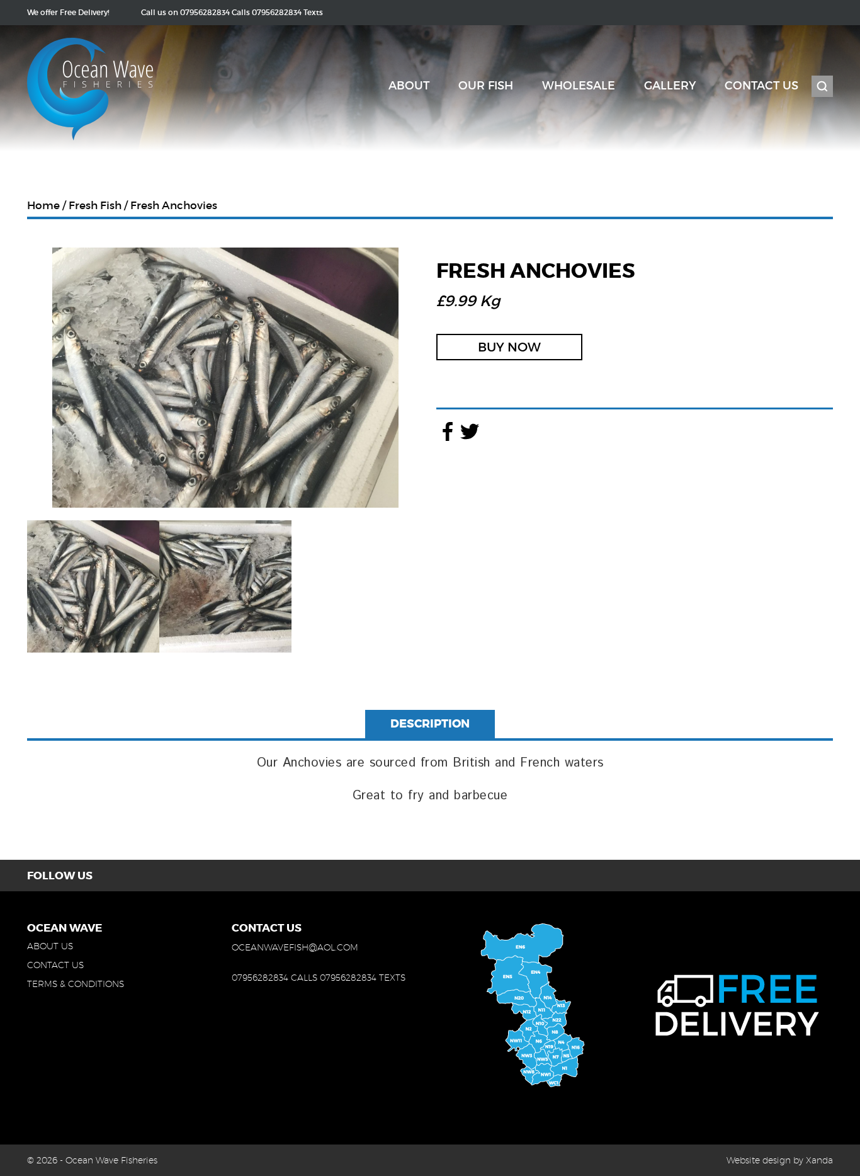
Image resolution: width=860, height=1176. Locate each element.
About (408, 86)
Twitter (469, 431)
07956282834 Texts (287, 12)
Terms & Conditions (75, 984)
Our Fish (485, 86)
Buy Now (509, 347)
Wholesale (578, 86)
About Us (50, 946)
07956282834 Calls (215, 12)
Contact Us (761, 86)
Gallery (670, 86)
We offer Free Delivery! (68, 12)
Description (430, 723)
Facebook (447, 431)
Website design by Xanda (780, 1160)
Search (822, 86)
